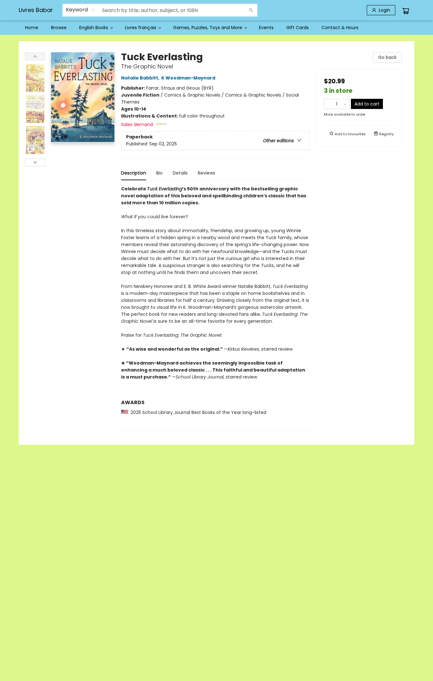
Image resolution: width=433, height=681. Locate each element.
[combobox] (80, 10)
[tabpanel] (215, 308)
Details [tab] (180, 173)
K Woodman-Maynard (188, 78)
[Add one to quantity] (345, 103)
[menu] (216, 27)
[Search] (251, 10)
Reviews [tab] (206, 173)
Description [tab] (133, 173)
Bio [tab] (159, 173)
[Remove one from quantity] (328, 103)
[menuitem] (32, 27)
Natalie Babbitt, (140, 78)
